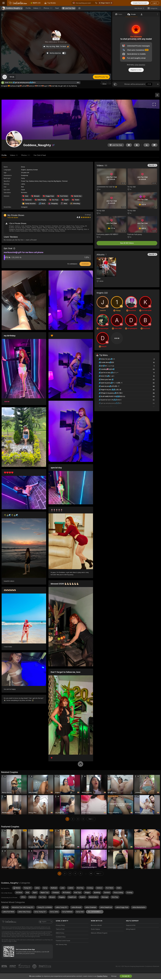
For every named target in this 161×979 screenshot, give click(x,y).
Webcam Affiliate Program (99, 933)
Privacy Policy (60, 925)
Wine (65, 203)
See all (151, 165)
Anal (26, 196)
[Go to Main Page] (18, 3)
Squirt (66, 200)
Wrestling (76, 203)
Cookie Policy (102, 976)
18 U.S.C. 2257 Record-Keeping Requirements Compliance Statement (137, 966)
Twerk (77, 200)
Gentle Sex (77, 196)
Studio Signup (95, 929)
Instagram (24, 207)
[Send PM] (154, 145)
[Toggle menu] (3, 3)
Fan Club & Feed (40, 155)
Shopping (54, 203)
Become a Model (96, 925)
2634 (101, 281)
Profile (28, 8)
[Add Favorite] (4, 77)
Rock (43, 203)
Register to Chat (136, 70)
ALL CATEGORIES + (94, 912)
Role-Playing (42, 200)
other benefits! (139, 65)
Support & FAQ (130, 925)
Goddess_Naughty (9, 883)
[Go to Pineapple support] (34, 966)
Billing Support (130, 929)
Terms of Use (60, 929)
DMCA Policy (60, 933)
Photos (48, 8)
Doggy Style (50, 196)
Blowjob (36, 196)
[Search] (96, 2)
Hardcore (28, 200)
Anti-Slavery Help (61, 944)
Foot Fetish (64, 196)
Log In (155, 3)
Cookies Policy (60, 937)
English (44, 921)
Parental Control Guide (63, 940)
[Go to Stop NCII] (45, 966)
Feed (57, 8)
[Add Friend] (146, 145)
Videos (37, 8)
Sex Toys (55, 200)
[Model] (157, 95)
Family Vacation (30, 203)
